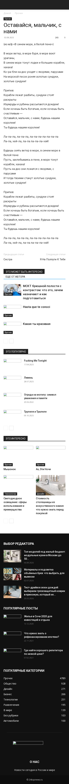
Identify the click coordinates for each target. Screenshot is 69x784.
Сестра (8, 259)
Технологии (10, 494)
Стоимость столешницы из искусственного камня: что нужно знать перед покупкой (50, 506)
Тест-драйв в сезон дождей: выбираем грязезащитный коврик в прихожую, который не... (44, 591)
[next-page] (11, 341)
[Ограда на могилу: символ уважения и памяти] (12, 399)
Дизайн (40, 494)
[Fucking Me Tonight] (12, 365)
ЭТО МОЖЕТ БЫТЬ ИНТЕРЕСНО (24, 271)
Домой (7, 13)
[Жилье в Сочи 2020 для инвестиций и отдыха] (12, 621)
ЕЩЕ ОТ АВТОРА (15, 276)
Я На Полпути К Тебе (52, 259)
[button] (6, 5)
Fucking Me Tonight (35, 360)
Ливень (28, 377)
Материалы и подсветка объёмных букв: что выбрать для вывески (44, 573)
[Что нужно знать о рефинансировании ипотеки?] (12, 638)
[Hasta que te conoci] (12, 311)
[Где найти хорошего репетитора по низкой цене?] (12, 655)
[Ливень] (12, 382)
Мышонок (10, 469)
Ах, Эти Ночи (43, 469)
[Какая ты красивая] (12, 328)
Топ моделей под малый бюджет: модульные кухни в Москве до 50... (44, 555)
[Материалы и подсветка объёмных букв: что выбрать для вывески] (12, 574)
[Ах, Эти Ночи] (51, 456)
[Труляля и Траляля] (12, 416)
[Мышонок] (18, 456)
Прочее (19, 13)
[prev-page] (6, 341)
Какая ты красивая (36, 324)
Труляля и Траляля (35, 411)
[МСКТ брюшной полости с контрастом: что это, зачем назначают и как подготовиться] (12, 290)
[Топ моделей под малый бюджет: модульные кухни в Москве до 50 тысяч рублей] (12, 556)
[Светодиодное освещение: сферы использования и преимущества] (18, 485)
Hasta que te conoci (36, 307)
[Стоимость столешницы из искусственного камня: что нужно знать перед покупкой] (51, 485)
